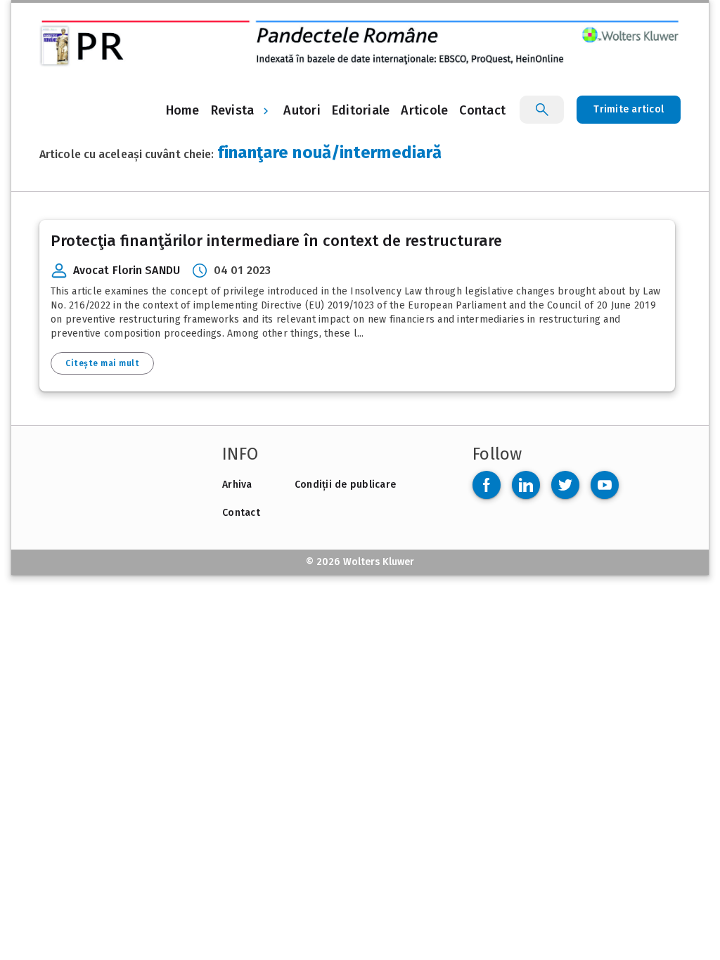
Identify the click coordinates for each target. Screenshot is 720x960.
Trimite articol (628, 109)
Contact (241, 513)
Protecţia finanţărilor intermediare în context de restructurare (276, 240)
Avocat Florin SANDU (126, 270)
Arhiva (237, 485)
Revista (233, 110)
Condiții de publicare (345, 485)
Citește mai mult (102, 363)
